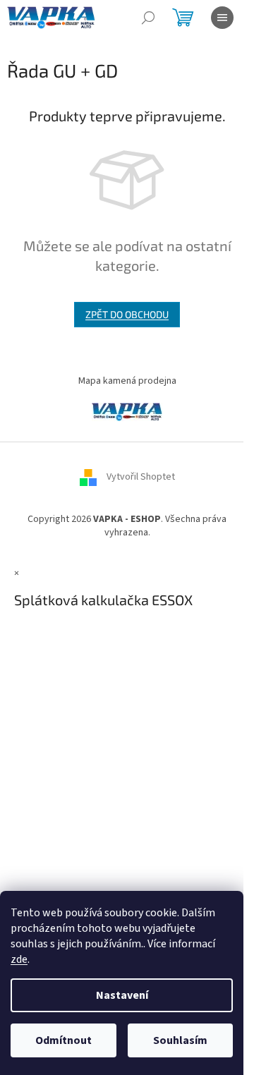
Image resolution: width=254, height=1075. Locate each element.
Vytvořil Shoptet (141, 477)
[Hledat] (148, 18)
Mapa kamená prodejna (127, 381)
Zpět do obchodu (127, 314)
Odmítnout (63, 1040)
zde (19, 959)
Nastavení (122, 995)
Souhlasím (180, 1040)
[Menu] (222, 18)
